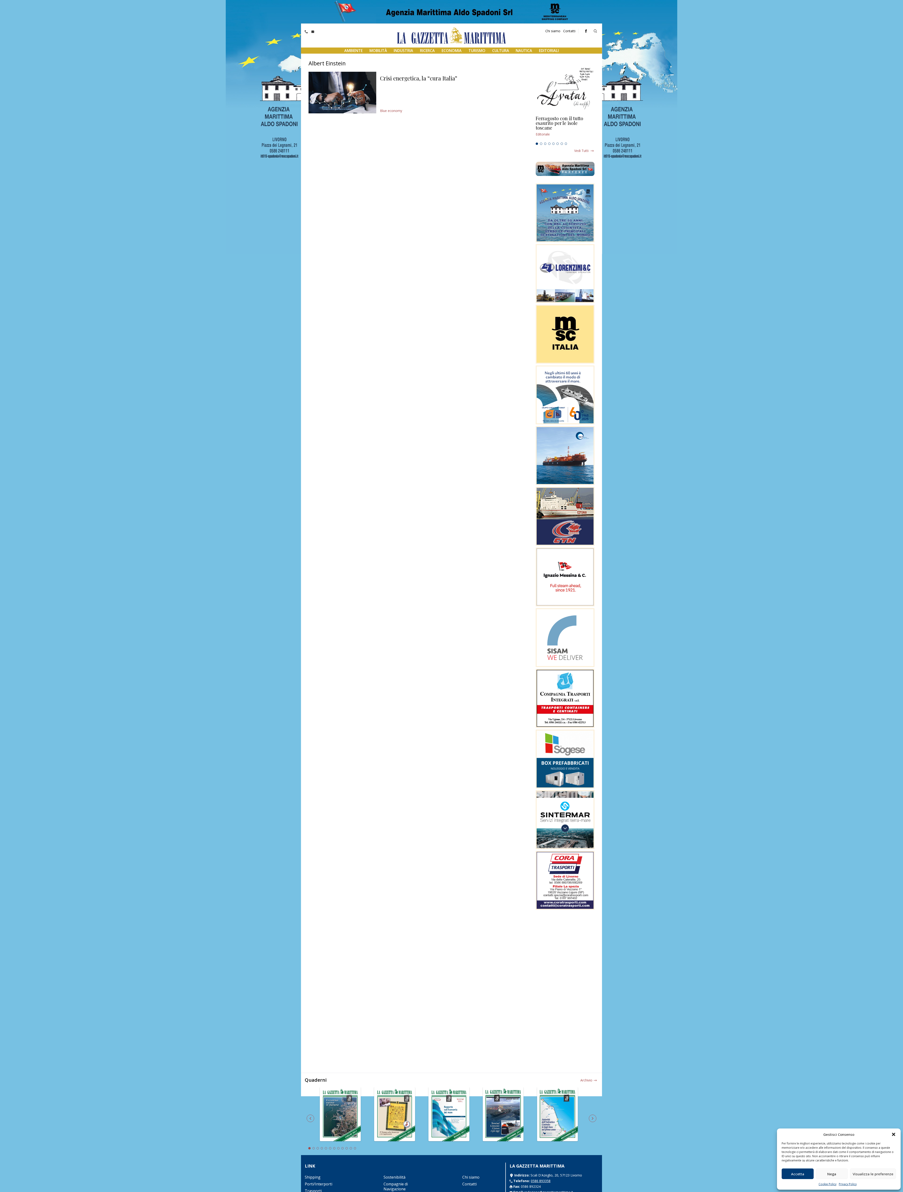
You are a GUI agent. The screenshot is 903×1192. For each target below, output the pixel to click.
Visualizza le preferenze (873, 1174)
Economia (452, 50)
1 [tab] (537, 144)
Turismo (476, 50)
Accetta (797, 1174)
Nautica (524, 50)
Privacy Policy (848, 1184)
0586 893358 (541, 1181)
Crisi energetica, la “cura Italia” (418, 78)
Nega (831, 1174)
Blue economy (391, 110)
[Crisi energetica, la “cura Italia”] (342, 92)
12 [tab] (355, 1148)
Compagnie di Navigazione (396, 1186)
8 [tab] (566, 144)
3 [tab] (545, 144)
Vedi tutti (581, 150)
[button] (893, 1134)
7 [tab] (562, 144)
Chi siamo (552, 31)
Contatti (569, 31)
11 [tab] (351, 1148)
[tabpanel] (565, 128)
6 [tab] (557, 144)
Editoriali (549, 50)
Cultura (500, 50)
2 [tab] (541, 144)
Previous (310, 1118)
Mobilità (378, 50)
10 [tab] (346, 1148)
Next (592, 1118)
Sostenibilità (394, 1177)
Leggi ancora (565, 128)
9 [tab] (342, 1148)
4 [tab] (549, 144)
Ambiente (353, 50)
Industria (403, 50)
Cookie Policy (827, 1184)
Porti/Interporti (318, 1184)
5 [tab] (553, 144)
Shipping (313, 1177)
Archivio (586, 1080)
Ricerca (427, 50)
